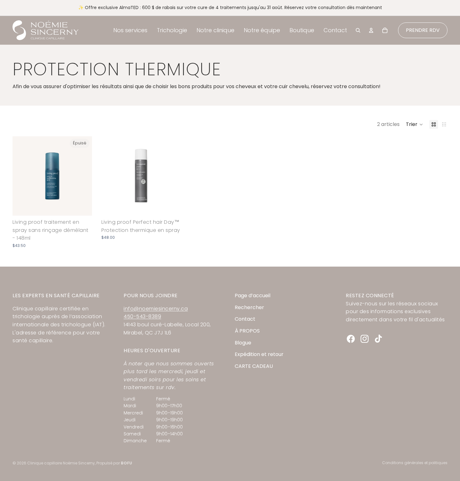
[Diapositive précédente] (22, 176)
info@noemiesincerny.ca (156, 308)
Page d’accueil (252, 295)
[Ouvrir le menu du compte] (371, 30)
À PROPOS (247, 330)
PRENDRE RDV (423, 30)
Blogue (243, 342)
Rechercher (249, 307)
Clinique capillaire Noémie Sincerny (61, 463)
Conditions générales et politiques (414, 462)
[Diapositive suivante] (82, 176)
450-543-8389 (142, 316)
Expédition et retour (259, 354)
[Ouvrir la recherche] (358, 30)
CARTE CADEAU (254, 366)
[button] (414, 124)
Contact (245, 319)
